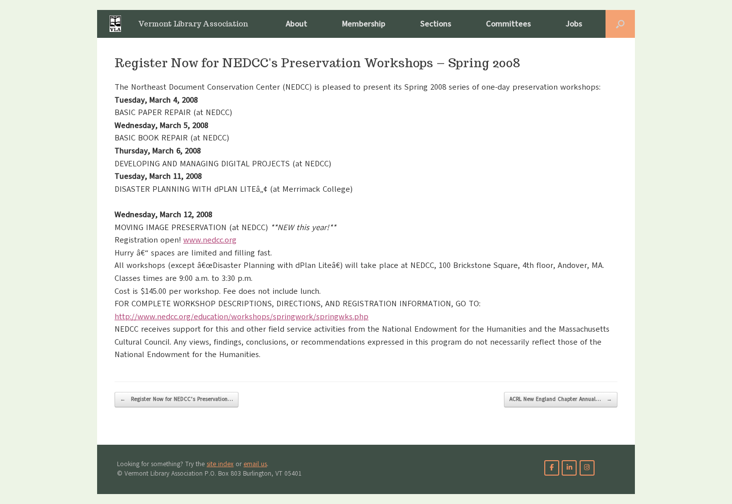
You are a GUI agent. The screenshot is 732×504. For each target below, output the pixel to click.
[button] (620, 24)
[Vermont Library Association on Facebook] (551, 468)
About (296, 23)
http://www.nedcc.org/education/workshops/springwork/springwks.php (241, 316)
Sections (435, 23)
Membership (363, 23)
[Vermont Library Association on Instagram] (587, 468)
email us (255, 464)
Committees (508, 23)
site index (220, 464)
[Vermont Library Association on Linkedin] (569, 468)
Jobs (574, 23)
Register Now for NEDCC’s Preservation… (176, 399)
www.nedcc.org (210, 240)
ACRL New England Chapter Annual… (560, 399)
